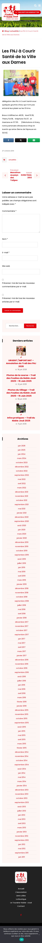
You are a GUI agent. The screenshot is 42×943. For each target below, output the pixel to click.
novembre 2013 (21, 794)
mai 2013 (21, 819)
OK (22, 939)
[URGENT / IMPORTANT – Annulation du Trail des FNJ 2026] (21, 350)
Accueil (21, 888)
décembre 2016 (21, 659)
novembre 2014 (21, 756)
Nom (5, 239)
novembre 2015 (21, 714)
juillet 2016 (21, 680)
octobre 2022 (21, 471)
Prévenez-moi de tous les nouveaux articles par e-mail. (18, 300)
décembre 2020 (21, 517)
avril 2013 (21, 823)
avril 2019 (21, 576)
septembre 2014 (22, 764)
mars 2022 (21, 487)
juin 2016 (21, 685)
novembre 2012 (21, 836)
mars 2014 (21, 781)
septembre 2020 (21, 521)
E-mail (5, 252)
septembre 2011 (21, 852)
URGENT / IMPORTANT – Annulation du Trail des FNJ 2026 (21, 363)
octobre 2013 (21, 798)
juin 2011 (21, 857)
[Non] (39, 934)
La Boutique (21, 899)
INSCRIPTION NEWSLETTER (28, 12)
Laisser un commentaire (12, 310)
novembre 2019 (21, 546)
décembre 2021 (21, 492)
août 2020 (21, 525)
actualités (12, 160)
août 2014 (22, 769)
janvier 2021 (21, 513)
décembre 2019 (21, 542)
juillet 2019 (21, 563)
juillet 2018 (21, 605)
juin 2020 (21, 529)
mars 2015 (21, 743)
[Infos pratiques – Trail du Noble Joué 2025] (21, 408)
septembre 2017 (22, 634)
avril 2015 (21, 739)
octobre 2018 (21, 597)
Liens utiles (21, 895)
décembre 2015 (21, 710)
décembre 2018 (21, 588)
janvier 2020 (22, 538)
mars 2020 (21, 534)
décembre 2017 (21, 622)
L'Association (21, 892)
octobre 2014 (21, 760)
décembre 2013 (21, 790)
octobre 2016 (21, 668)
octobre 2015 (21, 718)
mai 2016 (21, 689)
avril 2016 (21, 693)
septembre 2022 (22, 475)
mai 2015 (21, 735)
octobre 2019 (21, 550)
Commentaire (9, 211)
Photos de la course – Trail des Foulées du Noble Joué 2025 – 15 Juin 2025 (21, 378)
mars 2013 (21, 827)
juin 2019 (21, 567)
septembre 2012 (22, 840)
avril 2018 (21, 613)
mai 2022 (21, 479)
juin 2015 (21, 731)
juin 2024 (21, 454)
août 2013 (22, 806)
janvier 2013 (21, 832)
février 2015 (21, 748)
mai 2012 (21, 848)
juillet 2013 (21, 811)
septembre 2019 (22, 555)
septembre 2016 (22, 672)
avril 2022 (22, 483)
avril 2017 (21, 647)
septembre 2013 (22, 802)
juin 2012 (21, 844)
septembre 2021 (22, 504)
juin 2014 (21, 773)
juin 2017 (21, 638)
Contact (21, 906)
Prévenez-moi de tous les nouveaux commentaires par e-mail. (18, 285)
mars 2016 (21, 697)
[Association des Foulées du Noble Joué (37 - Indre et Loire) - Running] (11, 12)
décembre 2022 (21, 466)
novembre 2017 (21, 626)
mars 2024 (21, 458)
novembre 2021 (21, 496)
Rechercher (30, 326)
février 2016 (21, 701)
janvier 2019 (21, 584)
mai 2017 (21, 643)
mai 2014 (21, 777)
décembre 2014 (21, 752)
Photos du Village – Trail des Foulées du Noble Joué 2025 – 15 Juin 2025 (21, 392)
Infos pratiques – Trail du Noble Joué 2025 (21, 419)
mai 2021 (21, 508)
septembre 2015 (22, 722)
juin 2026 (21, 445)
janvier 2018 (21, 618)
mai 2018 (21, 609)
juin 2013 (21, 815)
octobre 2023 (21, 462)
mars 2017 (21, 651)
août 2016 (22, 676)
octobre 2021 (21, 500)
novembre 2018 (21, 592)
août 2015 (22, 727)
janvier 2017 (21, 655)
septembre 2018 (22, 601)
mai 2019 (21, 571)
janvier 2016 (21, 706)
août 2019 (22, 559)
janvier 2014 (22, 785)
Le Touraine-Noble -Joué (21, 902)
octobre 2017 (21, 630)
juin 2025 (21, 450)
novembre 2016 (21, 664)
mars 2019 (21, 580)
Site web (6, 266)
